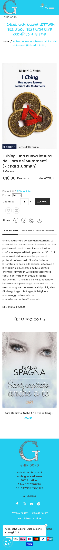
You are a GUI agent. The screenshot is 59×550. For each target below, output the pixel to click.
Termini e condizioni (29, 518)
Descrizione (10, 230)
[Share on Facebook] (15, 220)
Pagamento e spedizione (38, 230)
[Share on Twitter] (23, 220)
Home (5, 41)
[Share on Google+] (31, 220)
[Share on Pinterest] (39, 220)
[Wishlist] (8, 210)
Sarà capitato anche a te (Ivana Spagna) (29, 413)
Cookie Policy (40, 513)
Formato (7, 195)
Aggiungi (42, 201)
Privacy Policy (19, 513)
